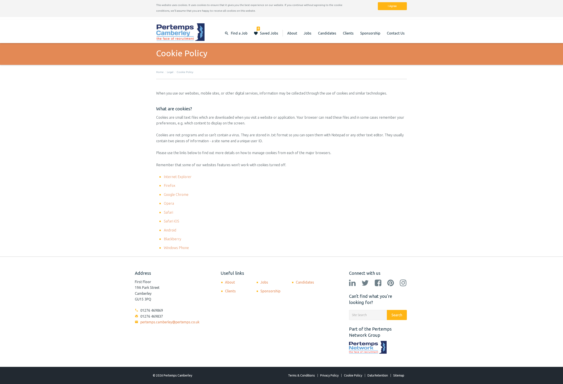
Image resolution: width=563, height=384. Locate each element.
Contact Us (396, 33)
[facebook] (378, 283)
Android (170, 230)
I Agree (392, 6)
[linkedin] (352, 283)
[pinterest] (390, 283)
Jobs (307, 33)
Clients (348, 33)
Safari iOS (171, 221)
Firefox (169, 185)
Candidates (327, 33)
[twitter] (365, 283)
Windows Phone (176, 248)
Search (396, 315)
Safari (168, 212)
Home (160, 72)
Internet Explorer (178, 177)
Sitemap (398, 375)
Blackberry (172, 239)
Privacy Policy (329, 375)
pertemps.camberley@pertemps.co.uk (169, 322)
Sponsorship (370, 33)
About (292, 33)
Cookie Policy (185, 72)
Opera (169, 203)
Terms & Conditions (301, 375)
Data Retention (377, 375)
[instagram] (403, 283)
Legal (170, 72)
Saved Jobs (268, 31)
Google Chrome (176, 195)
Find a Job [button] (239, 33)
